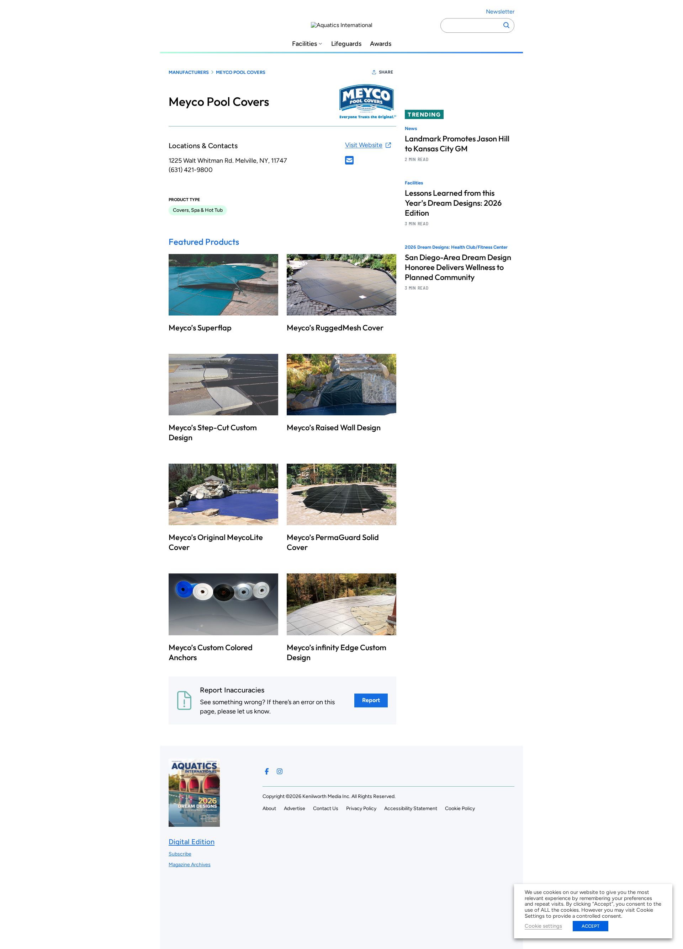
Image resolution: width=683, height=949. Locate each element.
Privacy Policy (361, 808)
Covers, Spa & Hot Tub (198, 210)
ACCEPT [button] (590, 926)
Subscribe (180, 854)
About (269, 808)
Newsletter (500, 11)
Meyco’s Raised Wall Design (334, 427)
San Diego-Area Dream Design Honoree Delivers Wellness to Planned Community (458, 267)
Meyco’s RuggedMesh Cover (335, 328)
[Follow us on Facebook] (267, 771)
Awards (380, 44)
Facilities (304, 44)
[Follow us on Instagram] (279, 771)
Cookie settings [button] (543, 926)
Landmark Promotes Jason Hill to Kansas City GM (457, 143)
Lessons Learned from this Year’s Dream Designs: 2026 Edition (453, 203)
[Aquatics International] (341, 25)
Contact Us (325, 808)
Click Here (349, 160)
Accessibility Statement (410, 808)
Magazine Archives (190, 865)
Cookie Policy (460, 808)
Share (386, 72)
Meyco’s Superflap (200, 328)
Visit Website (363, 145)
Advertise (294, 808)
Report (371, 700)
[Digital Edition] (194, 823)
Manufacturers (189, 72)
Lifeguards (346, 44)
